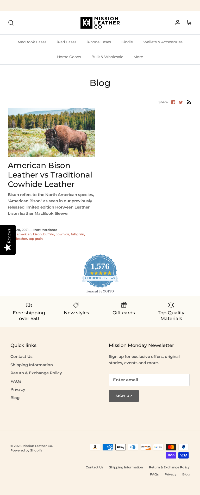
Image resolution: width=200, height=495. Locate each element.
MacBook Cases (32, 42)
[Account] (176, 23)
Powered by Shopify (26, 450)
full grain (77, 234)
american (24, 234)
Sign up (124, 396)
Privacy (17, 389)
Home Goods (69, 56)
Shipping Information (31, 364)
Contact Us (21, 356)
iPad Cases (66, 42)
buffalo (48, 234)
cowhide (62, 234)
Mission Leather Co (37, 446)
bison (37, 234)
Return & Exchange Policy (36, 372)
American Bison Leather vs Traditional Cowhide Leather (50, 175)
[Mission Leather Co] (100, 22)
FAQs (15, 381)
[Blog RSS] (189, 102)
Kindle (127, 42)
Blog (15, 397)
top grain (36, 239)
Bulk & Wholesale (107, 56)
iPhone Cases (99, 42)
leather (21, 239)
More (138, 56)
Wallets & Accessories (163, 42)
